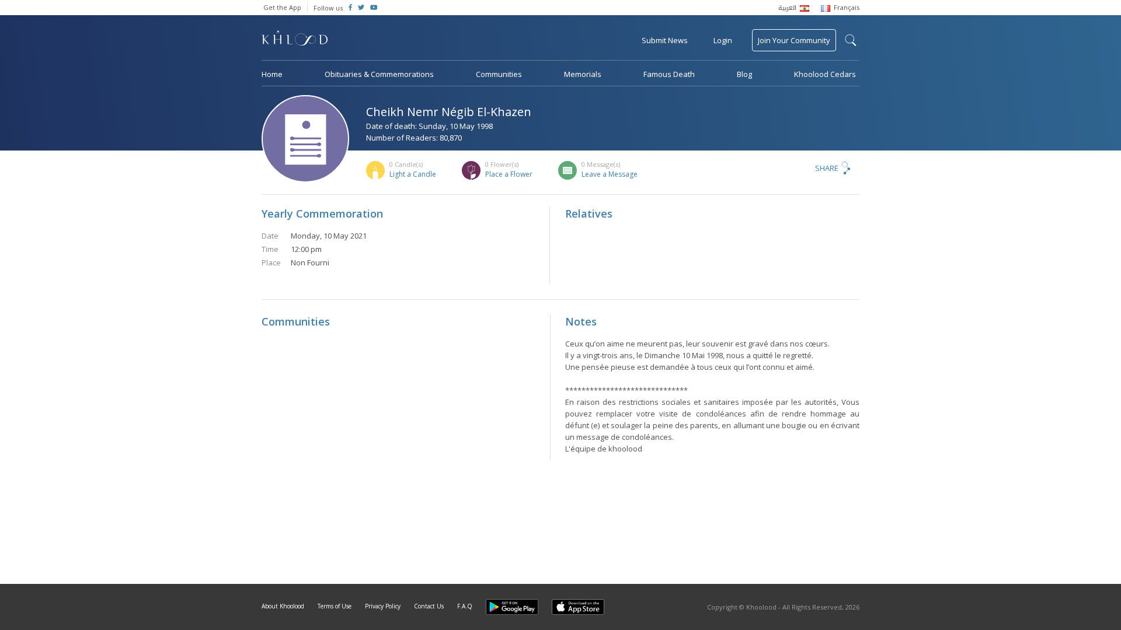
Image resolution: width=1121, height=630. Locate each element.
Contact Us (429, 606)
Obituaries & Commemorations (379, 74)
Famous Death (669, 74)
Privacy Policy (383, 606)
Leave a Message (610, 174)
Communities (499, 74)
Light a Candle (412, 174)
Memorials (582, 74)
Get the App (282, 7)
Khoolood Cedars (825, 74)
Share (826, 168)
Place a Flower (508, 174)
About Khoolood (283, 606)
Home (272, 74)
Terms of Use (334, 606)
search (851, 40)
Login (722, 40)
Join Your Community (794, 40)
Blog (744, 74)
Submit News (665, 40)
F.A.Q (464, 606)
